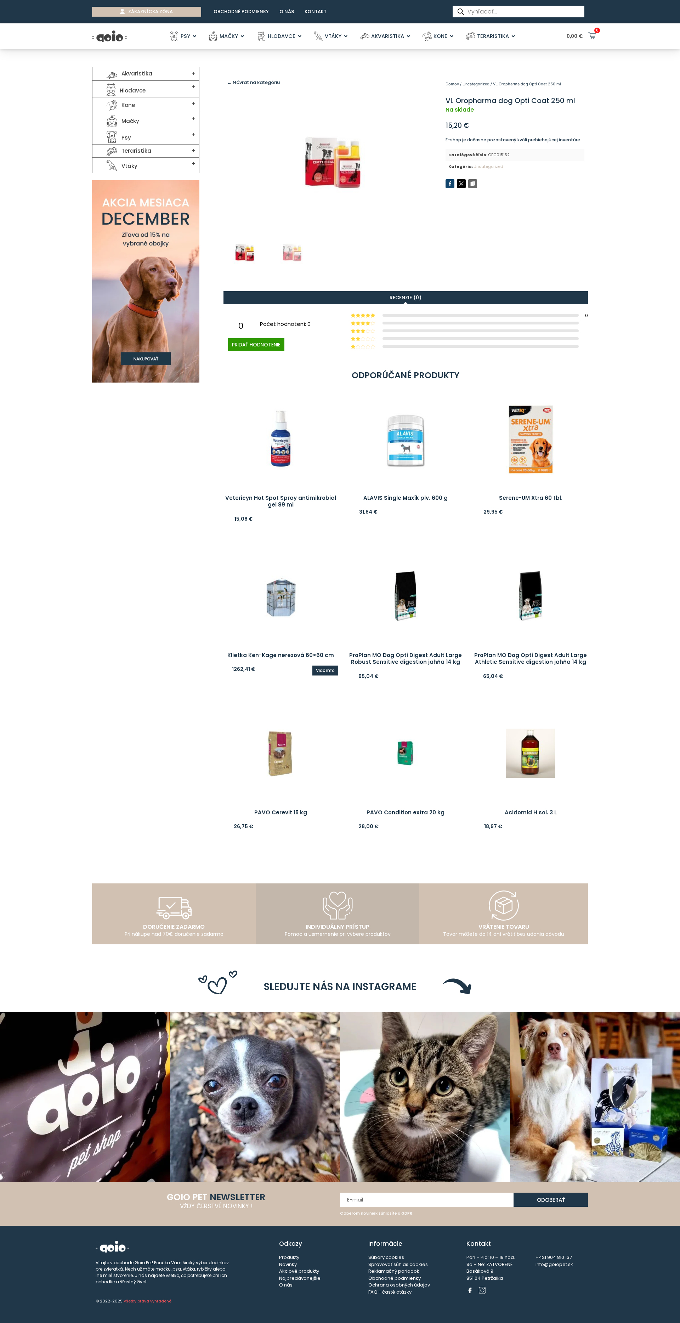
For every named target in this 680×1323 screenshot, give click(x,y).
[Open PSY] (194, 36)
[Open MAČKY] (242, 36)
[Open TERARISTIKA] (513, 36)
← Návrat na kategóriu (253, 82)
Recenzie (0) (405, 297)
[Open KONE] (451, 36)
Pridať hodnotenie (256, 344)
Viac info (325, 670)
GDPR (406, 1213)
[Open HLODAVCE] (299, 36)
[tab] (406, 297)
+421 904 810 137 (554, 1257)
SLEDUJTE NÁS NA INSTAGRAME (340, 987)
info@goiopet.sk (554, 1264)
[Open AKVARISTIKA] (408, 36)
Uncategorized (476, 83)
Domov (452, 83)
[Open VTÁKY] (345, 36)
